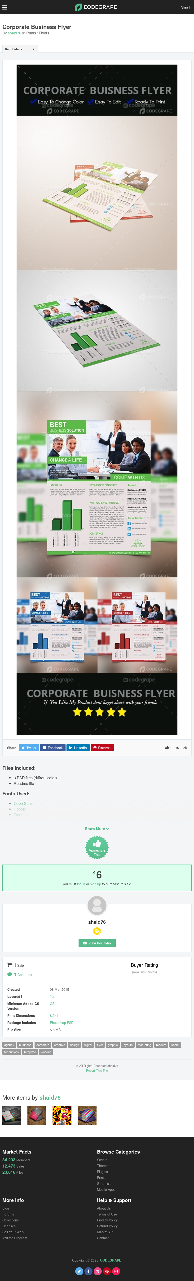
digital (88, 1044)
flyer (100, 1044)
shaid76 (14, 33)
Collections (10, 1220)
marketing (144, 1044)
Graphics (103, 1183)
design (74, 1044)
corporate (42, 1044)
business (25, 1044)
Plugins (102, 1171)
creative (59, 1044)
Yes (52, 996)
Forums (8, 1214)
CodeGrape (110, 1260)
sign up (95, 884)
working (46, 1052)
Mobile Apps (106, 1189)
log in (81, 884)
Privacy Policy (107, 1220)
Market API (105, 1231)
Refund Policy (107, 1226)
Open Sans (23, 803)
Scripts (102, 1159)
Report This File (97, 1070)
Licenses (9, 1226)
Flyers (44, 33)
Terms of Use (107, 1214)
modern (161, 1044)
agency (9, 1044)
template (30, 1052)
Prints (31, 33)
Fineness (21, 814)
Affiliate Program (14, 1237)
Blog (5, 1208)
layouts (128, 1044)
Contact (103, 1237)
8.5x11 (55, 1015)
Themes (103, 1165)
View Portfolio (99, 943)
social (175, 1044)
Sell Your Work (13, 1231)
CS (52, 1003)
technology (11, 1052)
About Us (104, 1208)
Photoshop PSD (62, 1022)
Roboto (20, 809)
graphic (113, 1044)
